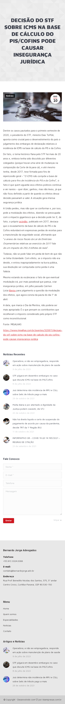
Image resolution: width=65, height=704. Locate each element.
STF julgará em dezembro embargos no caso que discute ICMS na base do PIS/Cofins (35, 377)
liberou (12, 290)
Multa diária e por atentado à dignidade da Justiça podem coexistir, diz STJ (34, 406)
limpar (56, 520)
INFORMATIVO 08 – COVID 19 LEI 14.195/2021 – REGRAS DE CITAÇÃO (36, 440)
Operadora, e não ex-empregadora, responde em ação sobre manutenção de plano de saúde (36, 363)
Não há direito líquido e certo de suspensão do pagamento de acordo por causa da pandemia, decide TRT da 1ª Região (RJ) (36, 423)
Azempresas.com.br (52, 699)
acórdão (23, 221)
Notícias (10, 96)
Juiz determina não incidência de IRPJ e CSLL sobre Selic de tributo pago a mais (35, 392)
